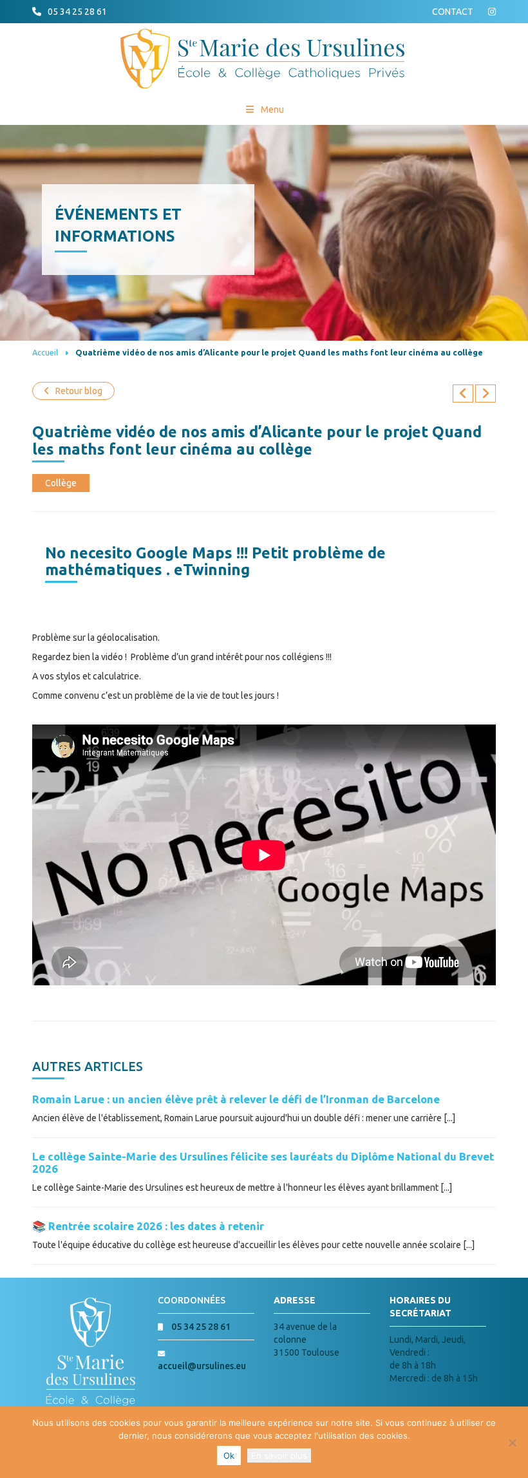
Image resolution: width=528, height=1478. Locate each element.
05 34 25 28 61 (77, 11)
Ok (228, 1455)
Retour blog (78, 391)
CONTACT (452, 11)
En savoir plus (279, 1455)
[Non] (511, 1442)
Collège (61, 483)
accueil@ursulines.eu (202, 1366)
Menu (272, 109)
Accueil (45, 352)
